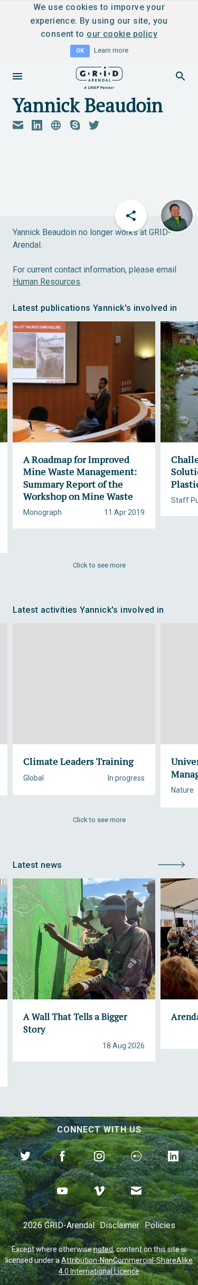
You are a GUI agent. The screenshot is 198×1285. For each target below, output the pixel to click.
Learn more (111, 50)
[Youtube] (62, 1203)
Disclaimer (119, 1225)
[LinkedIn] (173, 1168)
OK (80, 50)
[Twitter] (25, 1168)
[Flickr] (136, 1168)
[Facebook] (62, 1168)
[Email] (136, 1203)
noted (103, 1249)
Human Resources (46, 282)
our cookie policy (122, 34)
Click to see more (99, 565)
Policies (160, 1225)
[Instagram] (99, 1168)
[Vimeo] (99, 1203)
